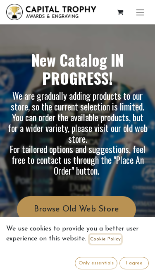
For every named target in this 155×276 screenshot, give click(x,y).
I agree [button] (134, 263)
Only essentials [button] (96, 263)
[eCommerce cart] (120, 12)
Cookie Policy (105, 239)
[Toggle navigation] (140, 12)
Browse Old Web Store (76, 209)
